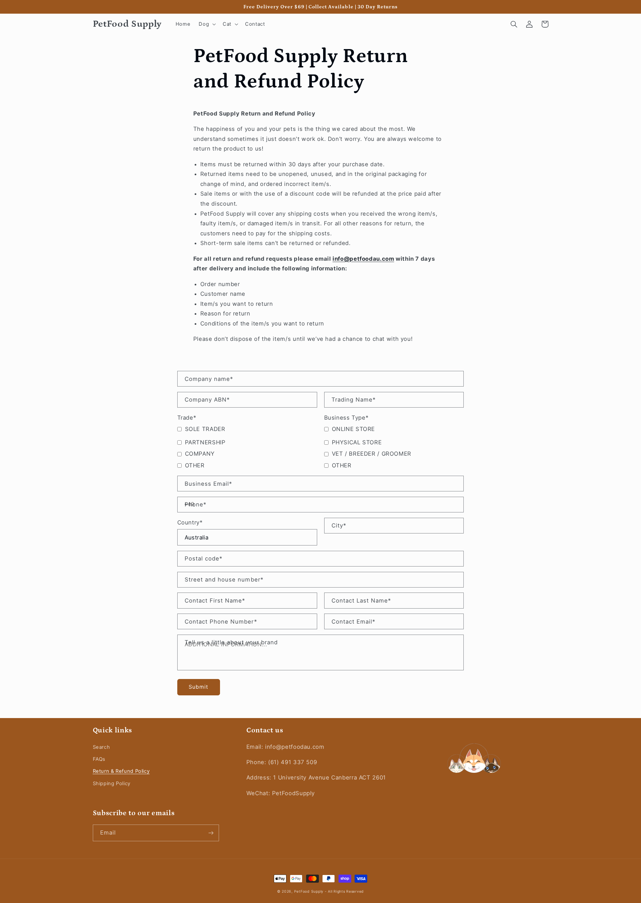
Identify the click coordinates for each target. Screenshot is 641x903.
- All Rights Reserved (344, 891)
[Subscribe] (210, 833)
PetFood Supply (309, 891)
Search (101, 747)
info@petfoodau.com (363, 258)
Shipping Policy (112, 783)
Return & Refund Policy (121, 771)
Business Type (346, 417)
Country (190, 522)
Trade (186, 417)
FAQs (99, 759)
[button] (207, 24)
